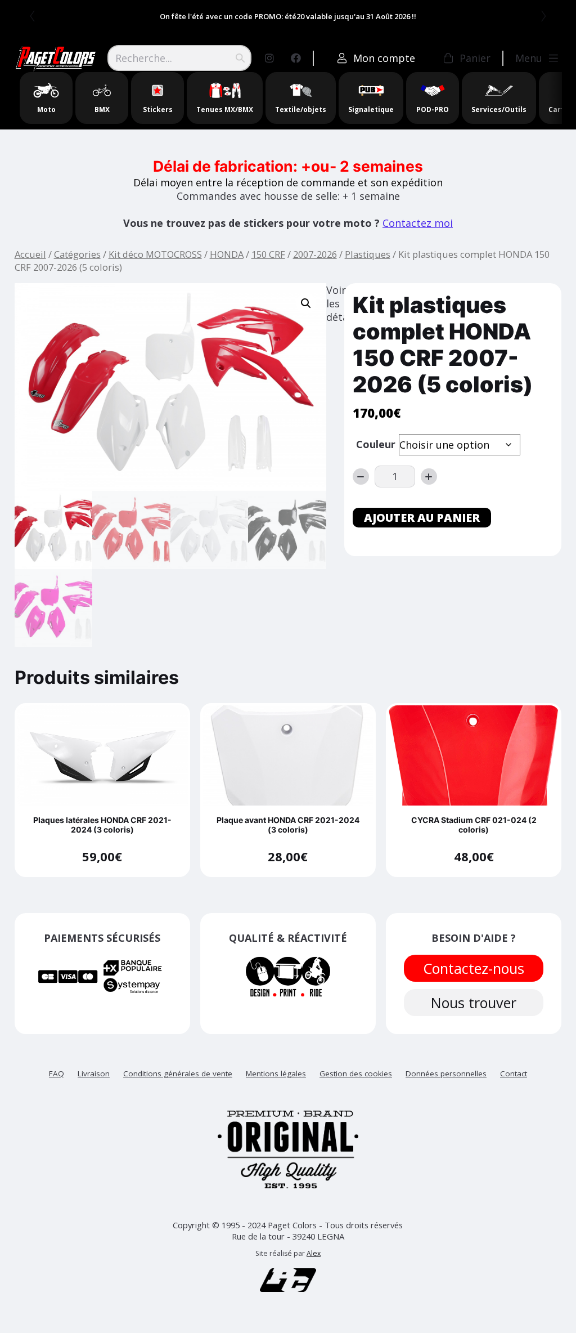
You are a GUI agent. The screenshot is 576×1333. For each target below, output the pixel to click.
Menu (528, 58)
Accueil (30, 254)
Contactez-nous (473, 968)
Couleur (375, 444)
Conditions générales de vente (177, 1073)
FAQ (56, 1073)
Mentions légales (276, 1073)
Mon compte (384, 58)
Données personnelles (446, 1073)
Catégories (77, 254)
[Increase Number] (429, 476)
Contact (513, 1073)
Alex (314, 1253)
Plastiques (367, 254)
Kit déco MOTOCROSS (155, 254)
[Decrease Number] (361, 476)
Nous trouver (473, 1002)
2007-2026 (315, 254)
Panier (475, 58)
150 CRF (268, 254)
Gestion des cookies (356, 1073)
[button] (306, 303)
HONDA (227, 254)
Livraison (94, 1073)
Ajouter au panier (422, 517)
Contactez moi (417, 223)
